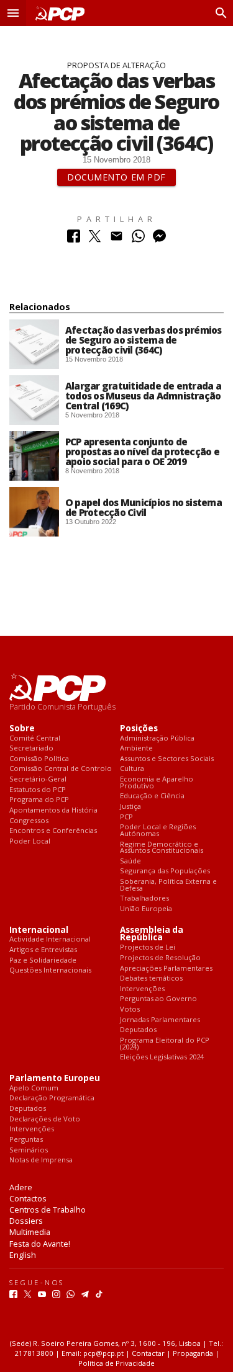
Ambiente (136, 748)
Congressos (28, 820)
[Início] (57, 13)
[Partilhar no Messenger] (159, 239)
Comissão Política (39, 758)
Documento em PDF (116, 177)
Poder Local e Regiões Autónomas (158, 830)
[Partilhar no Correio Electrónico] (116, 239)
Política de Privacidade (116, 1363)
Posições (139, 728)
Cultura (132, 768)
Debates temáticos (151, 978)
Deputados (138, 1030)
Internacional (38, 930)
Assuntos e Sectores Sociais (167, 758)
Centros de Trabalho (47, 1209)
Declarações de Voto (44, 1119)
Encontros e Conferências (53, 830)
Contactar (148, 1353)
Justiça (130, 806)
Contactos (28, 1198)
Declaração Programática (51, 1098)
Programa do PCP (39, 799)
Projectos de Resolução (160, 958)
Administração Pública (157, 738)
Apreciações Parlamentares (166, 968)
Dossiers (26, 1220)
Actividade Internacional (50, 939)
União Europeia (146, 909)
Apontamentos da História (53, 810)
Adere (20, 1187)
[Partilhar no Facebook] (73, 239)
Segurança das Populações (165, 871)
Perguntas (26, 1139)
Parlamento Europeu (54, 1078)
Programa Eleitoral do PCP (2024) (164, 1043)
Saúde (130, 861)
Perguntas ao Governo (158, 999)
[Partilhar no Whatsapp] (138, 239)
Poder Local (29, 841)
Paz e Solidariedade (42, 960)
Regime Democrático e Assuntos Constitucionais (161, 847)
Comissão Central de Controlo (60, 768)
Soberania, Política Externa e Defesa (168, 884)
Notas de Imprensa (41, 1160)
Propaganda (193, 1353)
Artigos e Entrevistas (43, 950)
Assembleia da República (151, 934)
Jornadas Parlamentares (160, 1020)
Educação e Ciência (152, 796)
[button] (13, 13)
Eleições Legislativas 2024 (162, 1057)
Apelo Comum (33, 1088)
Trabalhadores (144, 898)
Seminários (28, 1150)
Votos (130, 1009)
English (22, 1254)
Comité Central (34, 738)
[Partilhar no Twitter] (94, 239)
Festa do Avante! (39, 1243)
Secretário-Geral (37, 779)
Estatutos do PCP (37, 789)
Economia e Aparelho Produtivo (156, 782)
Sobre (22, 728)
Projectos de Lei (147, 947)
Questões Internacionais (50, 970)
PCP (126, 817)
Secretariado (31, 748)
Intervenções (142, 989)
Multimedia (29, 1232)
